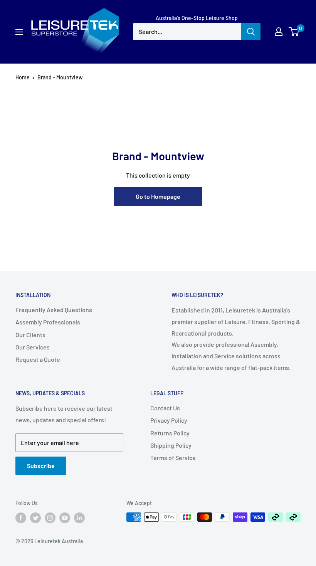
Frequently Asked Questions (53, 309)
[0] (294, 31)
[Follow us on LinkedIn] (79, 517)
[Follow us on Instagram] (50, 517)
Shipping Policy (171, 445)
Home (22, 77)
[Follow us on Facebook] (20, 517)
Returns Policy (170, 433)
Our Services (32, 347)
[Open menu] (19, 32)
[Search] (251, 31)
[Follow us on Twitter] (35, 517)
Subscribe (41, 465)
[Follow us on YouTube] (64, 517)
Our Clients (30, 334)
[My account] (278, 31)
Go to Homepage (158, 196)
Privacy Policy (168, 420)
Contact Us (165, 407)
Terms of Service (173, 457)
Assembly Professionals (47, 322)
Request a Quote (37, 359)
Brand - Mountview (59, 77)
